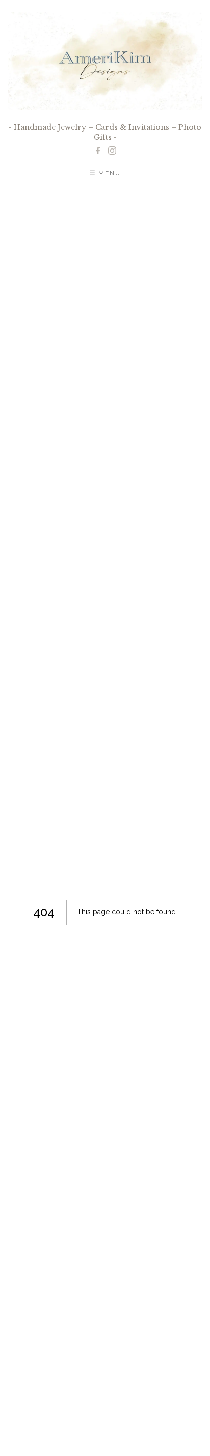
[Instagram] (112, 150)
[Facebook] (98, 150)
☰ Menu (105, 173)
